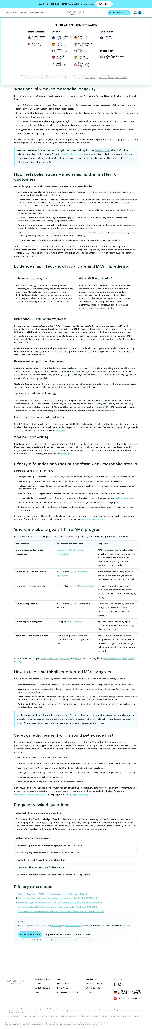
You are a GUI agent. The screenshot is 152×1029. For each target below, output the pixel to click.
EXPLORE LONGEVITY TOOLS (119, 12)
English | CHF (83, 65)
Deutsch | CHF (83, 67)
